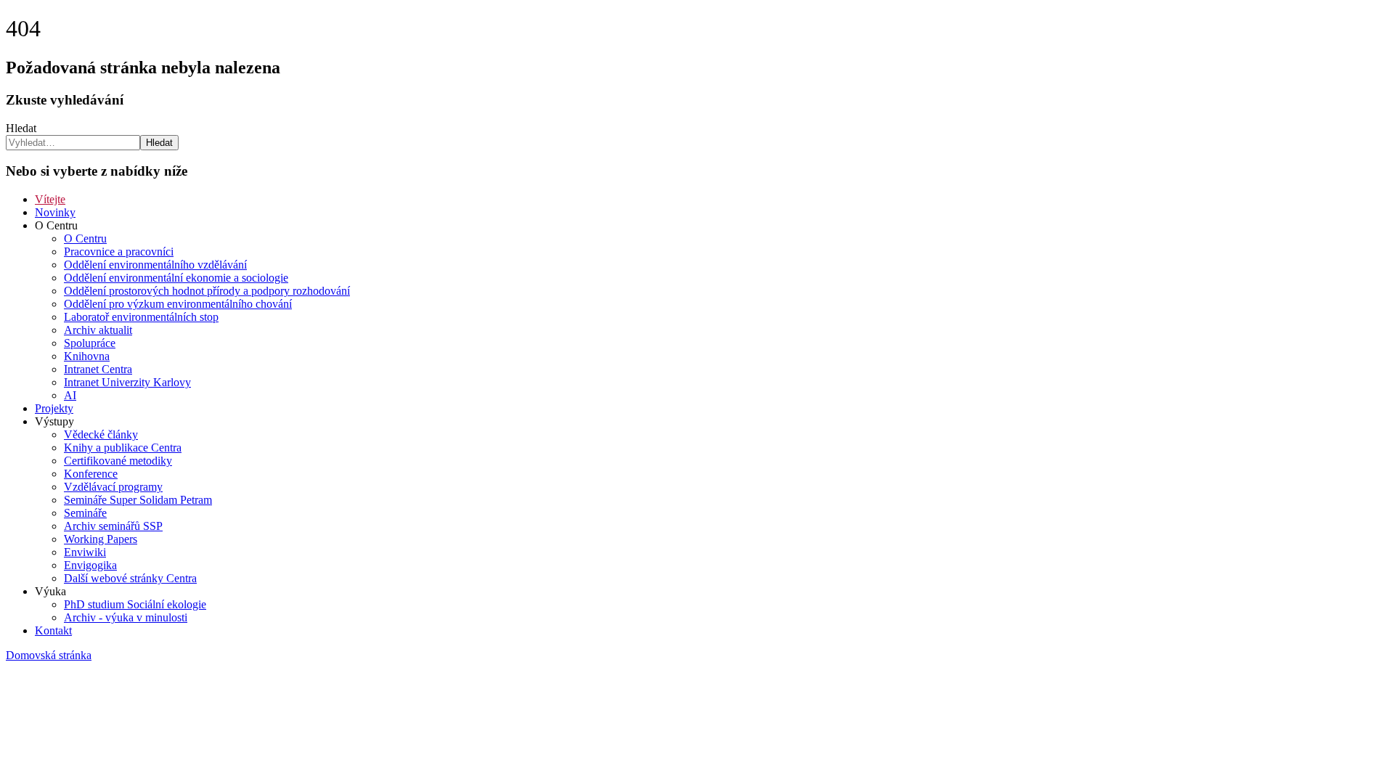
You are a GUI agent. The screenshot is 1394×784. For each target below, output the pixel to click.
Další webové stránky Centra (130, 578)
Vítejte (50, 199)
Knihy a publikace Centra (123, 447)
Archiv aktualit (98, 330)
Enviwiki (85, 552)
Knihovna (87, 356)
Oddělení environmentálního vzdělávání (155, 264)
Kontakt (53, 630)
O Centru (85, 238)
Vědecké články (101, 434)
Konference (91, 473)
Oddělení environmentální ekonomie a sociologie (176, 277)
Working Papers (100, 539)
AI (70, 395)
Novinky (55, 212)
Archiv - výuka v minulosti (125, 617)
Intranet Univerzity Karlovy (127, 382)
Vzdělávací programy (113, 487)
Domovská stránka (48, 655)
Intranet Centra (98, 369)
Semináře (85, 513)
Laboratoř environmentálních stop (141, 317)
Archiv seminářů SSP (113, 526)
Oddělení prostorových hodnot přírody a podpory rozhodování (207, 291)
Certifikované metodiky (118, 460)
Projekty (54, 408)
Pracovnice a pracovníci (119, 251)
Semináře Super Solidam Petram (138, 500)
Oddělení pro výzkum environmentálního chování (178, 304)
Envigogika (90, 565)
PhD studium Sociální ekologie (135, 604)
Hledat (21, 128)
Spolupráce (89, 343)
